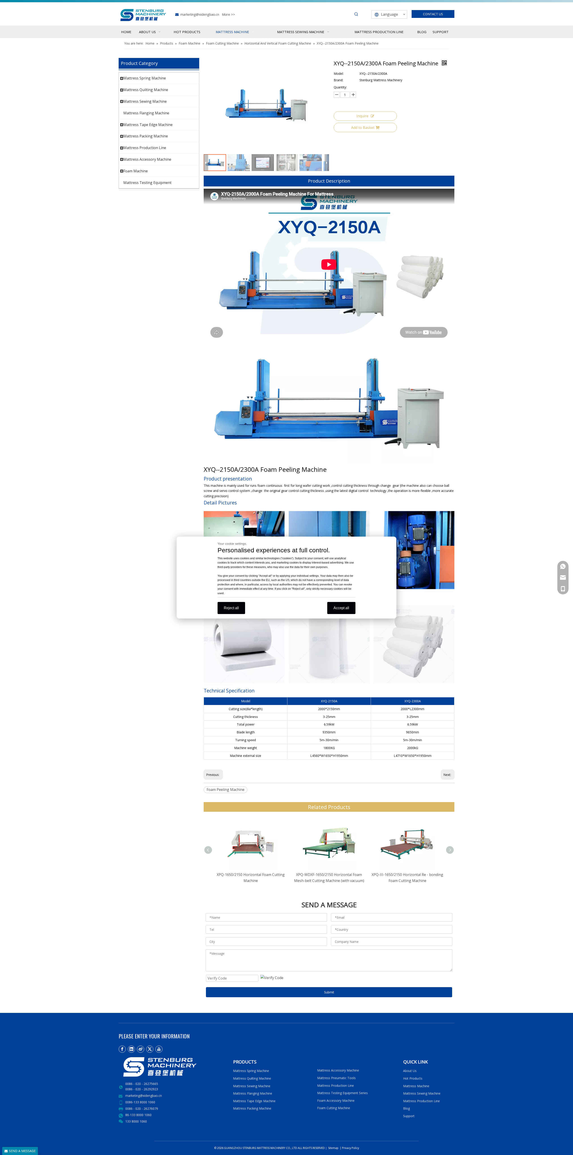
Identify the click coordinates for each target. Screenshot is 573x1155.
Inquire (362, 115)
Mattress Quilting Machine (145, 89)
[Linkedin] (131, 1049)
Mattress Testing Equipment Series (342, 1093)
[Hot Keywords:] (356, 14)
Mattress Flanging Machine (146, 113)
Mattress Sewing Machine (145, 101)
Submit (329, 992)
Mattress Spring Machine (144, 78)
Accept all (341, 608)
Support (409, 1116)
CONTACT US (433, 14)
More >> (228, 14)
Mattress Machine (416, 1086)
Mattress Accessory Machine (147, 159)
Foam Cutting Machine (333, 1108)
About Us (410, 1071)
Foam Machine (135, 171)
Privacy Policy (350, 1148)
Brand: (338, 80)
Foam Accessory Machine (336, 1100)
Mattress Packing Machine (145, 136)
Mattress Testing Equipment (147, 182)
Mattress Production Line (144, 147)
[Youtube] (158, 1049)
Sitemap (332, 1148)
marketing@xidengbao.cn (199, 14)
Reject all (231, 608)
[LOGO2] (173, 1067)
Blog (406, 1108)
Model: (339, 73)
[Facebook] (122, 1049)
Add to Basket (362, 127)
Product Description (329, 181)
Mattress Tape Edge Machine (148, 124)
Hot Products (412, 1078)
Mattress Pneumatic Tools (336, 1078)
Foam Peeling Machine (225, 789)
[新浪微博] (140, 1049)
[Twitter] (149, 1049)
